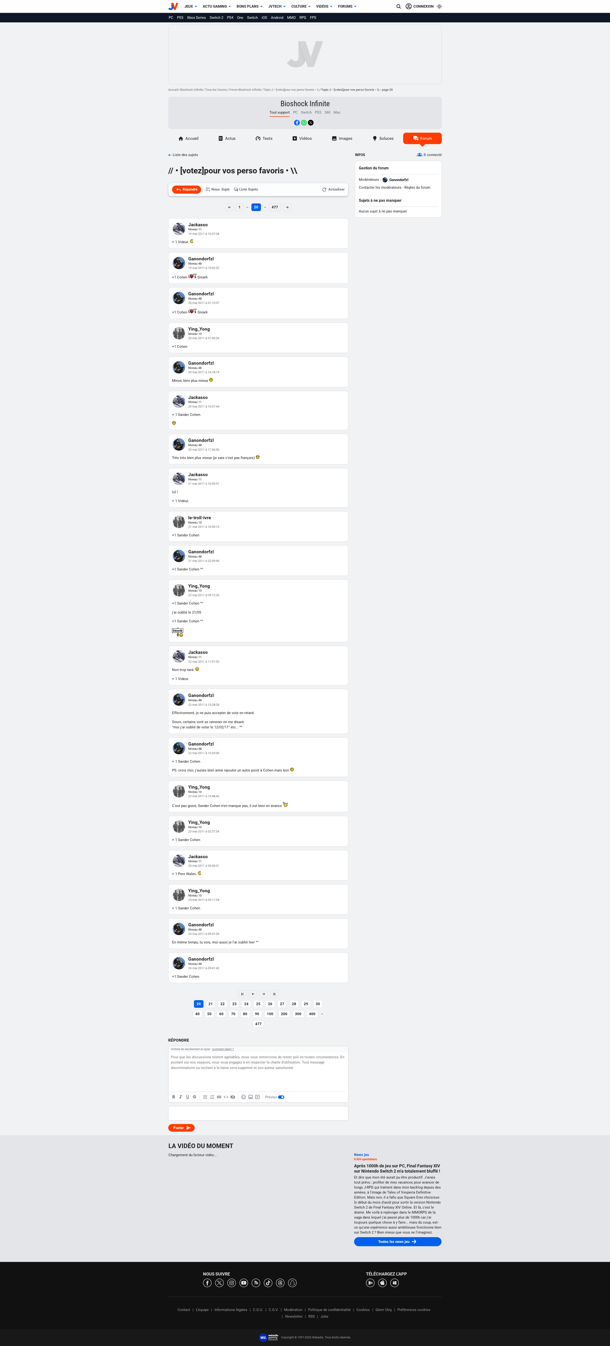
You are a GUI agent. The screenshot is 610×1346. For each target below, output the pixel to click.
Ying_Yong (199, 329)
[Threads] (280, 1282)
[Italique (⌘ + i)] (180, 1097)
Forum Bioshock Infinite (245, 89)
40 (197, 1014)
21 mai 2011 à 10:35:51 (203, 483)
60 (221, 1014)
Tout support (279, 112)
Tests (268, 138)
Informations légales (230, 1310)
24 (246, 1004)
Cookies (363, 1310)
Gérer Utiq (384, 1310)
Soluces (386, 138)
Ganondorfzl (201, 259)
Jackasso (198, 224)
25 (258, 1004)
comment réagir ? (223, 1049)
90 (257, 1014)
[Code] (226, 1097)
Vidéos (322, 6)
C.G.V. (273, 1310)
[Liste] (205, 1097)
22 (222, 1004)
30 (318, 1004)
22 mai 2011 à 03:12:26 (203, 595)
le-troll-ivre (199, 517)
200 (284, 1014)
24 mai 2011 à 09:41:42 (203, 968)
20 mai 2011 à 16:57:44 (203, 406)
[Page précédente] (253, 994)
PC (171, 17)
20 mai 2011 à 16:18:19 (203, 372)
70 (233, 1014)
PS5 (180, 17)
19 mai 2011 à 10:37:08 (203, 234)
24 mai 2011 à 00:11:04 (203, 900)
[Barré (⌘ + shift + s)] (194, 1097)
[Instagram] (231, 1282)
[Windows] (394, 1282)
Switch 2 (216, 17)
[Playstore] (370, 1282)
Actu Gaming (215, 6)
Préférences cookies (413, 1310)
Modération (293, 1310)
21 (210, 1004)
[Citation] (219, 1097)
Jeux (188, 6)
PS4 (230, 17)
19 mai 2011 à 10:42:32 (203, 268)
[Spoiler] (233, 1097)
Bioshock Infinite (191, 89)
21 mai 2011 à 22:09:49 (203, 561)
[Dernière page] (274, 994)
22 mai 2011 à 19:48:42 (203, 796)
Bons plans (248, 6)
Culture (298, 6)
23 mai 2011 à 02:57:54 (203, 831)
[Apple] (382, 1282)
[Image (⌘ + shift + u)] (250, 1097)
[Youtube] (243, 1282)
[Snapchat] (292, 1282)
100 (270, 1014)
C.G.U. (258, 1310)
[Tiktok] (268, 1282)
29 (306, 1004)
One (240, 17)
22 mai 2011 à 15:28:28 (203, 704)
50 (209, 1014)
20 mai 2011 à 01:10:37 (203, 303)
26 (270, 1004)
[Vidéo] (257, 1097)
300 (298, 1014)
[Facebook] (207, 1282)
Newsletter (294, 1316)
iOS (264, 17)
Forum (426, 138)
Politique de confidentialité (329, 1310)
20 (256, 207)
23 (234, 1004)
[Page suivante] (263, 994)
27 (282, 1004)
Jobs (324, 1316)
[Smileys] (243, 1097)
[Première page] (243, 994)
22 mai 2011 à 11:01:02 (203, 661)
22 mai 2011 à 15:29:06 (203, 753)
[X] (219, 1282)
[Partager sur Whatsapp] (304, 123)
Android (277, 17)
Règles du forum (417, 187)
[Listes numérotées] (212, 1097)
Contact (184, 1310)
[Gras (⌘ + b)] (174, 1097)
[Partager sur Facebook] (297, 123)
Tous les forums (216, 89)
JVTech (275, 6)
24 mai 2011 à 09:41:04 (203, 934)
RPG (303, 17)
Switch (252, 17)
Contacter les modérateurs (380, 187)
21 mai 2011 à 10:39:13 (203, 527)
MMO (291, 17)
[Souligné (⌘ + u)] (187, 1097)
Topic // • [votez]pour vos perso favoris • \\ (291, 89)
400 (312, 1014)
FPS (313, 17)
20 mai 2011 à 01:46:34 (203, 338)
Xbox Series (196, 17)
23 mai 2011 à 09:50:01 (203, 865)
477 (275, 207)
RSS (311, 1316)
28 (294, 1004)
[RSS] (256, 1282)
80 (245, 1014)
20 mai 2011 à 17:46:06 (203, 449)
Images (345, 138)
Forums (345, 6)
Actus (230, 138)
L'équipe (202, 1310)
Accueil (173, 89)
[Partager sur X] (311, 123)
